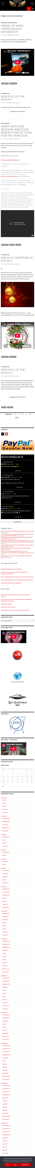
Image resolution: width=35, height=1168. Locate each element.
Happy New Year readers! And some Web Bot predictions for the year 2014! (16, 131)
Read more (25, 1164)
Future (12, 244)
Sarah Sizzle (4, 477)
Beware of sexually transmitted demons (11, 551)
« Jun (2, 786)
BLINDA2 (3, 464)
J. (1, 493)
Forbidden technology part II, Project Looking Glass (14, 540)
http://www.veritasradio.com (10, 176)
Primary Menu (33, 9)
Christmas (13, 356)
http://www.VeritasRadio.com (10, 160)
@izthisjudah (8, 493)
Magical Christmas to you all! (17, 259)
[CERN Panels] (17, 725)
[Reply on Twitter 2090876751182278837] (2, 487)
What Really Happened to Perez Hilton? (11, 569)
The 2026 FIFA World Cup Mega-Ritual (11, 583)
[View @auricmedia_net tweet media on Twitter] (18, 466)
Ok (7, 1164)
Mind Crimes (13, 22)
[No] (33, 1162)
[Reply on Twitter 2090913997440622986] (2, 471)
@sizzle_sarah (13, 477)
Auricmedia (5, 83)
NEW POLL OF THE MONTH (13, 98)
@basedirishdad (11, 508)
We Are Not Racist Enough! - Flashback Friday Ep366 (15, 610)
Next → (17, 417)
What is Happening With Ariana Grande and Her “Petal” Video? (17, 577)
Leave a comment (15, 35)
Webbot (18, 244)
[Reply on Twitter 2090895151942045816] (2, 502)
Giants (4, 407)
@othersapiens (10, 464)
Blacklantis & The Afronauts (8, 607)
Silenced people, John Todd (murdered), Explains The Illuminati (17, 542)
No (15, 1164)
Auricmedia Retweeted (8, 462)
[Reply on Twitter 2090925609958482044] (2, 517)
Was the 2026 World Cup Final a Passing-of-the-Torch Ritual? (17, 580)
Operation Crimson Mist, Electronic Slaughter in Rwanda (16, 552)
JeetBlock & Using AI (6, 604)
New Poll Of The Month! (13, 371)
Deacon (3, 508)
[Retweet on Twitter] (1, 462)
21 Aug (17, 464)
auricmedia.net (5, 22)
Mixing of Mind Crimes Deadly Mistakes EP (12, 29)
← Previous (8, 414)
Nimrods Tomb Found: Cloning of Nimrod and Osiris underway (17, 531)
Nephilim (10, 407)
